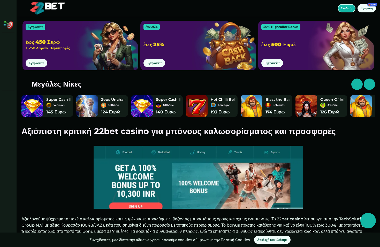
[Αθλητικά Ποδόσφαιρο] (8, 68)
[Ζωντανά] (8, 55)
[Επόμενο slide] (357, 84)
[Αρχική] (47, 8)
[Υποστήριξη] (8, 98)
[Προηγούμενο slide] (369, 84)
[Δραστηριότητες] (8, 25)
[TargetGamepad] (8, 81)
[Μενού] (24, 8)
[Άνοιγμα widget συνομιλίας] (368, 220)
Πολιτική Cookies (235, 239)
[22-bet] (8, 41)
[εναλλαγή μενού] (8, 8)
